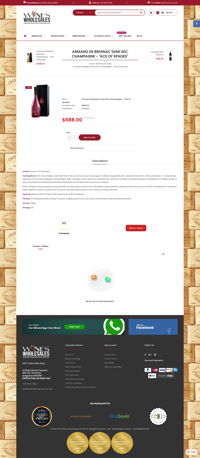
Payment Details (72, 371)
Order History (111, 358)
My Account (110, 354)
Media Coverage (72, 358)
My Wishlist (109, 362)
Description (100, 161)
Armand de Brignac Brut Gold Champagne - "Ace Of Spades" (45, 55)
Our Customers (72, 375)
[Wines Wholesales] (36, 25)
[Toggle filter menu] (163, 254)
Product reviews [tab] (40, 246)
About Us (69, 354)
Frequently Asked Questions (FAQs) (80, 387)
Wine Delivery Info (73, 367)
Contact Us (70, 362)
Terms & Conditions (73, 383)
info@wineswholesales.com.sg (37, 389)
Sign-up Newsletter (113, 367)
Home (91, 63)
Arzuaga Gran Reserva (157, 53)
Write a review (136, 228)
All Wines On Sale (103, 63)
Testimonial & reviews (74, 379)
